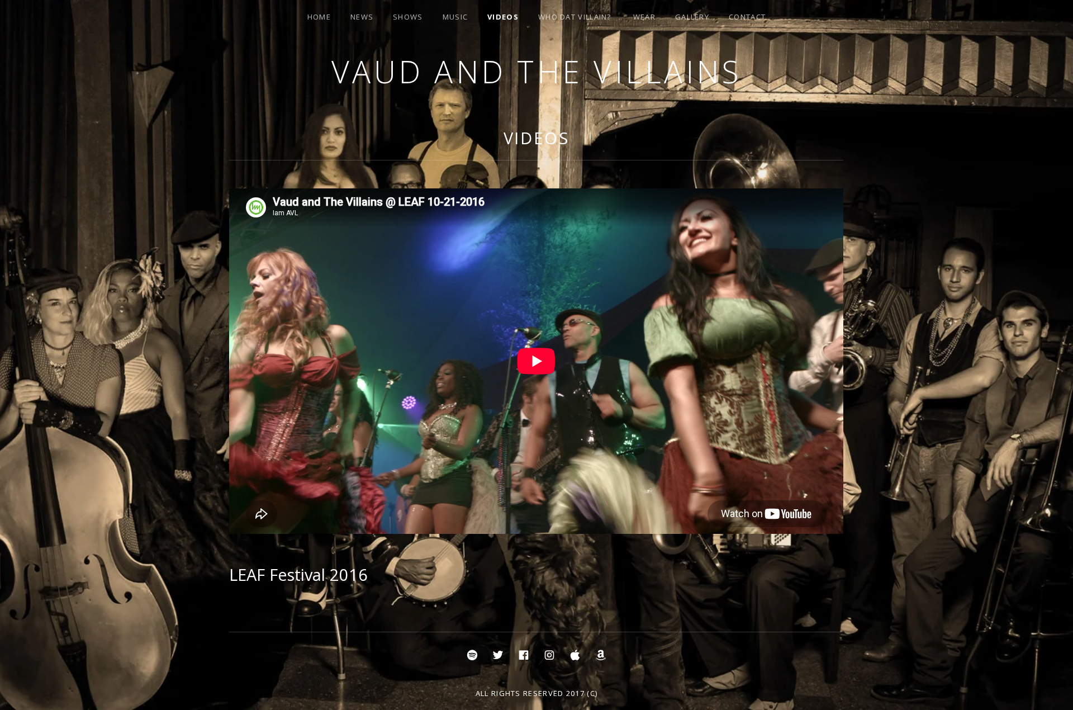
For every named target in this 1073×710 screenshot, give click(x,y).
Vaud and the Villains (536, 71)
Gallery (692, 17)
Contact (747, 17)
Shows (408, 17)
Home (319, 17)
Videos (503, 17)
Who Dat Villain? (574, 17)
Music (455, 17)
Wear (644, 17)
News (361, 17)
